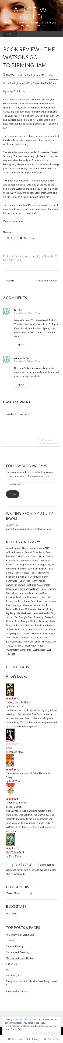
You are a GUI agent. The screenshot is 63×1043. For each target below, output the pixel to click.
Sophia (26, 633)
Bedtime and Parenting (17, 952)
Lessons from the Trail (38, 597)
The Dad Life (35, 637)
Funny (45, 576)
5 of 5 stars (20, 91)
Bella (41, 552)
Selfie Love (41, 629)
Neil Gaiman (15, 806)
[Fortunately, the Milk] (10, 790)
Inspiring (10, 597)
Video (40, 645)
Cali (18, 556)
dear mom (11, 568)
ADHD (46, 548)
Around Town (31, 552)
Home (44, 589)
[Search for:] (56, 34)
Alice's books (16, 676)
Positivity (43, 621)
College (49, 556)
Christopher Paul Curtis (44, 83)
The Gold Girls (49, 641)
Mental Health (40, 605)
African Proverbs (14, 552)
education (32, 568)
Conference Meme (29, 560)
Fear (33, 572)
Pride (52, 621)
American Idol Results (17, 991)
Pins (17, 621)
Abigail (25, 548)
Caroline (25, 556)
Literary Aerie (29, 601)
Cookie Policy (17, 1029)
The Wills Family (14, 645)
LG (19, 601)
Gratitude (31, 585)
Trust (27, 645)
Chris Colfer (15, 856)
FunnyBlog (34, 256)
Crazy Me (50, 564)
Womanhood (39, 649)
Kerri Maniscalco (17, 706)
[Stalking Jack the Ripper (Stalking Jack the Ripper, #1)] (10, 689)
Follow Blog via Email (27, 465)
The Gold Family (32, 641)
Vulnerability (12, 649)
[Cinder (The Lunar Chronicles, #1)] (10, 735)
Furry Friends (38, 581)
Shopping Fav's (14, 633)
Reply (21, 345)
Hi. (7, 969)
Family (9, 572)
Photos (9, 621)
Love (8, 605)
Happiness (11, 589)
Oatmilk (8, 280)
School (9, 629)
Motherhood (31, 609)
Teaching (15, 637)
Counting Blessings (24, 564)
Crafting (40, 564)
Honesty (52, 589)
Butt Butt (18, 310)
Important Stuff (26, 593)
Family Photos (22, 572)
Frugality (22, 576)
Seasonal (30, 629)
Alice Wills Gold (22, 358)
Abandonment (13, 548)
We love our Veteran (48, 280)
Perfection (50, 617)
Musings (50, 609)
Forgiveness (43, 572)
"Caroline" (11, 940)
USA (33, 645)
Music (41, 609)
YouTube (10, 654)
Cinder (9, 748)
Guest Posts (43, 585)
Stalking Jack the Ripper (18, 702)
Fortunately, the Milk (16, 802)
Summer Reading (14, 946)
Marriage (17, 605)
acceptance (36, 548)
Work (49, 649)
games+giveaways (15, 585)
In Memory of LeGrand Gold (20, 934)
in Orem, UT (12, 525)
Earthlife (22, 568)
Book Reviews (20, 256)
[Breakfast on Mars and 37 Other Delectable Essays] (10, 760)
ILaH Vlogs (12, 593)
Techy (25, 637)
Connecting (45, 560)
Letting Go (11, 601)
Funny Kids (24, 581)
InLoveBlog (41, 593)
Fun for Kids (34, 576)
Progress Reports (15, 625)
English (42, 568)
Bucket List (12, 964)
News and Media (41, 613)
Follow (12, 494)
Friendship (11, 576)
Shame (52, 629)
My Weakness (24, 613)
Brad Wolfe (14, 781)
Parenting (38, 617)
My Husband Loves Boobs (19, 958)
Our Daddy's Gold (23, 617)
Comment (47, 440)
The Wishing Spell (15, 852)
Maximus (27, 605)
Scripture (19, 629)
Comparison (12, 560)
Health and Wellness (28, 589)
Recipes (29, 625)
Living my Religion (46, 601)
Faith (50, 568)
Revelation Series (44, 625)
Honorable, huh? (14, 975)
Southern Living (39, 633)
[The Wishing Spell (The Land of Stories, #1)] (10, 839)
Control (9, 564)
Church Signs (37, 556)
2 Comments (15, 260)
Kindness (21, 597)
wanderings (25, 649)
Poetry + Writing (29, 621)
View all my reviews (13, 221)
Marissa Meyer (16, 752)
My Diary (10, 613)
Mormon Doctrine (15, 609)
